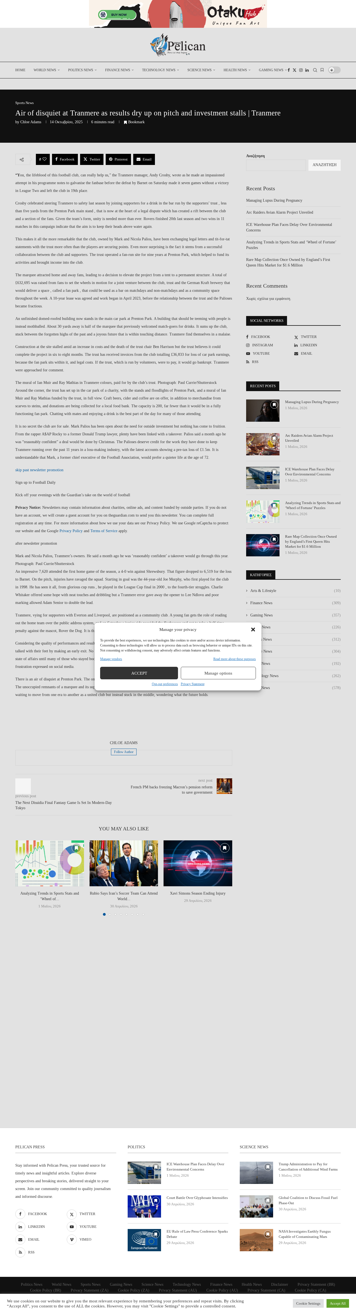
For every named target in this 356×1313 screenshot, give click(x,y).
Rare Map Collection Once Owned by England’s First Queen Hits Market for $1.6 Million (311, 541)
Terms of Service (103, 531)
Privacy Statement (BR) (316, 1284)
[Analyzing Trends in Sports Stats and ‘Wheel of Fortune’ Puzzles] (49, 863)
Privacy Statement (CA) (266, 1290)
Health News (235, 70)
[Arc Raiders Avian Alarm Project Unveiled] (263, 444)
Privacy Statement (192, 684)
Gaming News (271, 70)
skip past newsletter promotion (39, 470)
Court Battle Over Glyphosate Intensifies (197, 1198)
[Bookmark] (322, 70)
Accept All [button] (338, 1303)
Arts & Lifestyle (295, 591)
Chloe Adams (30, 122)
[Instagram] (301, 70)
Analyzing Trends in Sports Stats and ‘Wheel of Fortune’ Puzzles (313, 505)
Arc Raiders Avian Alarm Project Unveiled (279, 212)
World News (45, 70)
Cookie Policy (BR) (45, 1290)
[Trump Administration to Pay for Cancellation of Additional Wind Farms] (256, 1173)
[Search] (315, 70)
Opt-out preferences (165, 684)
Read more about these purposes (234, 659)
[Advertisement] (124, 720)
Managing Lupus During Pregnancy (274, 200)
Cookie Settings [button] (308, 1303)
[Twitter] (294, 70)
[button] (253, 629)
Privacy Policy (71, 531)
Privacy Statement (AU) (178, 1290)
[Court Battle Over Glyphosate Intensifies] (144, 1206)
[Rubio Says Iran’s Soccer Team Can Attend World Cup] (124, 863)
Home (20, 70)
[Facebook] (289, 70)
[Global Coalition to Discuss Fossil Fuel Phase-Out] (256, 1206)
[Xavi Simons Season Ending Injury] (198, 863)
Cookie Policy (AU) (222, 1290)
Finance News (117, 70)
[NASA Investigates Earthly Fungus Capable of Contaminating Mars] (256, 1240)
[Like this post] (44, 159)
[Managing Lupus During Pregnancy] (263, 410)
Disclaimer (279, 1284)
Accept (139, 673)
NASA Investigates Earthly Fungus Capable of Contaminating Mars (305, 1233)
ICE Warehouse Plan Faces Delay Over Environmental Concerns (310, 471)
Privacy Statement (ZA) (89, 1290)
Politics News (80, 70)
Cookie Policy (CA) (310, 1290)
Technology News (158, 70)
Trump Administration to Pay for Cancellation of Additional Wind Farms (308, 1166)
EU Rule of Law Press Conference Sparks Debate (197, 1233)
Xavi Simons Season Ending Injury (198, 894)
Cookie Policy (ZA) (133, 1290)
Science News (199, 70)
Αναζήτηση (255, 156)
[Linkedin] (307, 70)
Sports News (295, 664)
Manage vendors (111, 659)
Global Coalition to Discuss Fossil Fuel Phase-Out (308, 1200)
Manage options (218, 673)
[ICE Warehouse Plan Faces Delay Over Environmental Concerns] (263, 478)
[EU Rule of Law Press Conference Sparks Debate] (144, 1240)
